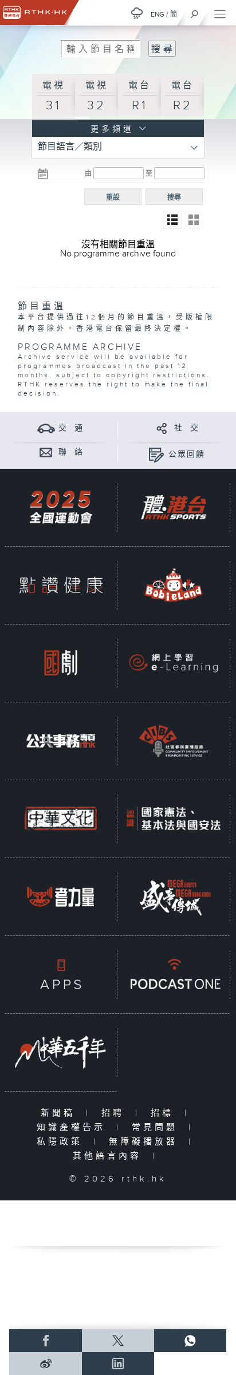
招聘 (115, 1113)
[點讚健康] (61, 584)
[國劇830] (61, 662)
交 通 (71, 428)
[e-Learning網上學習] (173, 662)
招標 (165, 1113)
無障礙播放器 (146, 1142)
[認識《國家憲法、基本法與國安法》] (173, 818)
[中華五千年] (61, 1052)
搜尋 (174, 197)
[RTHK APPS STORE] (61, 974)
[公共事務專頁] (61, 740)
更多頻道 (109, 129)
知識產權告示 (74, 1127)
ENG (157, 14)
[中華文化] (61, 818)
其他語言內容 (110, 1156)
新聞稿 (60, 1113)
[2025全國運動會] (61, 507)
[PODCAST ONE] (173, 974)
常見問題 (157, 1127)
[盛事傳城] (173, 896)
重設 (113, 197)
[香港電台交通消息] (46, 428)
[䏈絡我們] (46, 452)
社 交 (186, 428)
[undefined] (137, 13)
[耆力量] (61, 896)
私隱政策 (62, 1142)
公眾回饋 (186, 454)
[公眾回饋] (156, 454)
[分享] (162, 428)
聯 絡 (71, 452)
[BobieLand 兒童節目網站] (173, 584)
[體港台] (173, 507)
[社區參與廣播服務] (173, 740)
